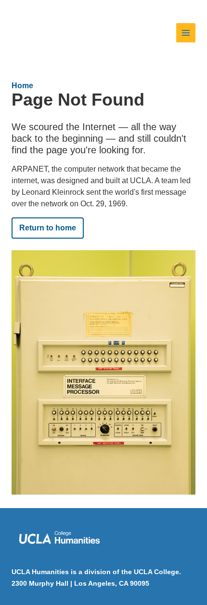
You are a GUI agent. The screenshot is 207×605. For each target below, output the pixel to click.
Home (22, 85)
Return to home (47, 228)
